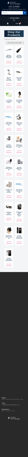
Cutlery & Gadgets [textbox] (14, 18)
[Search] (24, 13)
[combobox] (14, 18)
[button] (14, 20)
